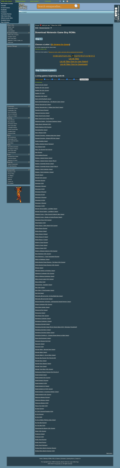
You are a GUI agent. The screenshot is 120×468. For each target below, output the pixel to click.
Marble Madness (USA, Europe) (43, 127)
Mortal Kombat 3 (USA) (41, 383)
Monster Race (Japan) (41, 360)
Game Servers (11, 119)
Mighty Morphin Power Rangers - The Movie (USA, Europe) (50, 262)
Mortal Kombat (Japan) (41, 375)
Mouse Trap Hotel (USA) (41, 406)
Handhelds (4, 10)
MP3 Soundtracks (12, 137)
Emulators (63, 458)
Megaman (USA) (39, 183)
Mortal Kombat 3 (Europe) (41, 380)
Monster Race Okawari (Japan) (43, 363)
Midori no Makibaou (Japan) (42, 259)
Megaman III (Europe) (40, 192)
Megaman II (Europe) (40, 186)
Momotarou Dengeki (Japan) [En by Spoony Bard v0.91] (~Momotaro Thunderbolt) (56, 327)
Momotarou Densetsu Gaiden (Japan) (44, 332)
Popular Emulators (21, 1)
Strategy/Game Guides (13, 156)
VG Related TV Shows (13, 148)
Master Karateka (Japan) (41, 141)
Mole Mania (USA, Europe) (42, 315)
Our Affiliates (11, 175)
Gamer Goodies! (34, 1)
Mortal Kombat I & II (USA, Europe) (44, 389)
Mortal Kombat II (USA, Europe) (43, 394)
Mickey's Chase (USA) (41, 248)
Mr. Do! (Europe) (39, 414)
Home (41, 458)
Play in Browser (5, 22)
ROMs (36, 27)
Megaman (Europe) (40, 180)
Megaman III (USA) (40, 194)
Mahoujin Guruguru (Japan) (42, 113)
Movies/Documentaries (13, 146)
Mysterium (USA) (39, 436)
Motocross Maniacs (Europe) (42, 397)
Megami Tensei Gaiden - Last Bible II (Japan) (46, 211)
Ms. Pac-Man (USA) (40, 425)
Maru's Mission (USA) (40, 132)
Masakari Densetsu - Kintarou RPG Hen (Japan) (47, 138)
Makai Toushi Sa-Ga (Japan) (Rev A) (44, 118)
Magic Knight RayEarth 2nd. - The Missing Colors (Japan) (49, 101)
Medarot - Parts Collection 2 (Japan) (44, 172)
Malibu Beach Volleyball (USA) (43, 124)
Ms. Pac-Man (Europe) (41, 422)
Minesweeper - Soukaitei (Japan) (43, 284)
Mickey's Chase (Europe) (41, 242)
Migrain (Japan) (39, 268)
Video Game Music (12, 38)
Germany (63, 79)
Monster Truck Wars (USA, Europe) (44, 369)
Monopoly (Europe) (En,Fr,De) (43, 341)
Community (48, 1)
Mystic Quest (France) (40, 442)
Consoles (3, 5)
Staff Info (10, 179)
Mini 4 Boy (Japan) (40, 287)
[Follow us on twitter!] (63, 1)
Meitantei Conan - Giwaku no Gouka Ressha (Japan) (48, 217)
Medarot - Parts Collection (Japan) (44, 169)
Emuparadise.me (58, 463)
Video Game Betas (6, 16)
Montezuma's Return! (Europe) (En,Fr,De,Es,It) (47, 372)
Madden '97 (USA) (40, 93)
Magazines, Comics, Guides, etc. (15, 40)
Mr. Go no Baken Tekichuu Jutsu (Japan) (45, 420)
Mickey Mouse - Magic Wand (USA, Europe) (46, 225)
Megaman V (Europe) (40, 203)
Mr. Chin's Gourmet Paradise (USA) (44, 411)
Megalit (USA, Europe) (41, 177)
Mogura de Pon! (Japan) (41, 310)
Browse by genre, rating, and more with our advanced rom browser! (66, 52)
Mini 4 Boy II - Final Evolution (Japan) (44, 290)
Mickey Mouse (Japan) (41, 231)
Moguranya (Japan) (40, 313)
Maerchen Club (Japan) (41, 96)
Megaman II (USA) (40, 189)
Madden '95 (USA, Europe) (42, 87)
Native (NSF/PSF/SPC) (13, 141)
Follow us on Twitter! (12, 116)
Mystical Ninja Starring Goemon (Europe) (45, 448)
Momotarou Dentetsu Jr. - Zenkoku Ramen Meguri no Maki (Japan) (52, 335)
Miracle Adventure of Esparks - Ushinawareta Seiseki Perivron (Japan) (53, 301)
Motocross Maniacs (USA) (41, 403)
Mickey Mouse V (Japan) (41, 239)
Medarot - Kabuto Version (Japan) (43, 158)
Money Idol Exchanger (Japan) (43, 338)
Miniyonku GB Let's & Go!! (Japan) (44, 299)
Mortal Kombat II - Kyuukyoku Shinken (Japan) (47, 391)
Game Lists (10, 42)
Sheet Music (10, 143)
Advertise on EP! (11, 171)
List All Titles (74, 59)
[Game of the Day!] (117, 13)
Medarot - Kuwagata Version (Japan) (44, 163)
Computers (4, 12)
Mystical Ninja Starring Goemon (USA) (45, 451)
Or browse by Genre (60, 44)
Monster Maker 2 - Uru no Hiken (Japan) (45, 355)
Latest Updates (11, 30)
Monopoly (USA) (39, 346)
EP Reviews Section (12, 123)
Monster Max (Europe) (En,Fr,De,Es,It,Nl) (45, 358)
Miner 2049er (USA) (40, 282)
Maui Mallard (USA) (40, 146)
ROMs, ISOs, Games (6, 1)
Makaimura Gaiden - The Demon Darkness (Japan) (48, 121)
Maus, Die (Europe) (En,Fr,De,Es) (43, 149)
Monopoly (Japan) (40, 344)
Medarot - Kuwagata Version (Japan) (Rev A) (46, 166)
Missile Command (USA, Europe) (43, 304)
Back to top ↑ (109, 453)
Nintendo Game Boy (44, 27)
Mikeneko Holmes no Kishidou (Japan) (45, 270)
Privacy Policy (11, 173)
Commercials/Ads (12, 152)
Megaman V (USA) (40, 206)
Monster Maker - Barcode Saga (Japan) (45, 349)
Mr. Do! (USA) (38, 417)
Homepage (10, 28)
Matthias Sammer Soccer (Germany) (44, 144)
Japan (70, 79)
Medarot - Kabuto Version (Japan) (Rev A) (45, 161)
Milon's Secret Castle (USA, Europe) (44, 279)
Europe (48, 79)
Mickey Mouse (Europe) (41, 228)
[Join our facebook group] (60, 1)
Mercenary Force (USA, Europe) (43, 220)
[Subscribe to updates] (67, 1)
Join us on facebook (12, 114)
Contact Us (10, 181)
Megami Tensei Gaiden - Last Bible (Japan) (46, 208)
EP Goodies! (11, 183)
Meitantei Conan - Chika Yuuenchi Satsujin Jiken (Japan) (49, 214)
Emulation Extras (5, 20)
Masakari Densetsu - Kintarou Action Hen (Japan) (47, 135)
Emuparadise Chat (12, 110)
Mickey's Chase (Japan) (41, 245)
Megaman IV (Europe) (40, 197)
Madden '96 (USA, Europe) (42, 90)
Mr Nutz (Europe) (39, 408)
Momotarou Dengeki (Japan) (42, 324)
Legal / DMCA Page (74, 461)
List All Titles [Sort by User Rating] (74, 61)
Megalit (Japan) (39, 175)
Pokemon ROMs (11, 133)
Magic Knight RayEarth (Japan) (43, 99)
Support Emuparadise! (13, 164)
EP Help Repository (12, 166)
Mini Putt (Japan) (39, 293)
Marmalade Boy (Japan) (41, 130)
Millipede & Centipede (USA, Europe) (44, 273)
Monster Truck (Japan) (41, 366)
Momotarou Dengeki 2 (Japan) (43, 329)
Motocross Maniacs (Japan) (42, 400)
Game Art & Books (12, 158)
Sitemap (45, 458)
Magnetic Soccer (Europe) (42, 110)
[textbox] (58, 6)
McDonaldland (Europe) (41, 155)
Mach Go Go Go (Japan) (41, 85)
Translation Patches (6, 14)
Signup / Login (11, 27)
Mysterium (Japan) (40, 434)
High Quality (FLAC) (12, 139)
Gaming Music (70, 458)
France (55, 79)
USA (77, 79)
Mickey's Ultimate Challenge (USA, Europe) (46, 251)
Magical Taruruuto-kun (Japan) (43, 104)
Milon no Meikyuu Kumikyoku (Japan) (44, 276)
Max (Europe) (38, 152)
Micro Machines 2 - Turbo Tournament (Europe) (47, 256)
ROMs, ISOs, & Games (13, 34)
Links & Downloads (12, 112)
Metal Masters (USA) (40, 222)
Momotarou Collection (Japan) (43, 318)
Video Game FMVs (12, 150)
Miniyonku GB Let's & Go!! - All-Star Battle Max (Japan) (49, 296)
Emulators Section (12, 36)
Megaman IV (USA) (40, 200)
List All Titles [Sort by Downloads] (74, 64)
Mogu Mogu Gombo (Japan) (42, 307)
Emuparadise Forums (13, 108)
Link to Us (10, 177)
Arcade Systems (5, 7)
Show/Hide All (84, 79)
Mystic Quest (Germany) (41, 445)
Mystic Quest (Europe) (40, 439)
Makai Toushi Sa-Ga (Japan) (42, 115)
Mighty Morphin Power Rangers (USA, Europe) (47, 265)
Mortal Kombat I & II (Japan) (42, 386)
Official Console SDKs (7, 18)
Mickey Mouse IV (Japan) (41, 237)
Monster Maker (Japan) (41, 352)
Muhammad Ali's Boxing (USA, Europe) (45, 428)
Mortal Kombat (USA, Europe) (42, 377)
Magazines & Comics (12, 160)
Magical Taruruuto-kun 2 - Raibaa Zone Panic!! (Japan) (49, 107)
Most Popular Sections (7, 3)
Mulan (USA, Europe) (40, 431)
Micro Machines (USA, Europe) (43, 253)
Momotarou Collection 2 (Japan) (43, 321)
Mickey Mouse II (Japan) (41, 234)
